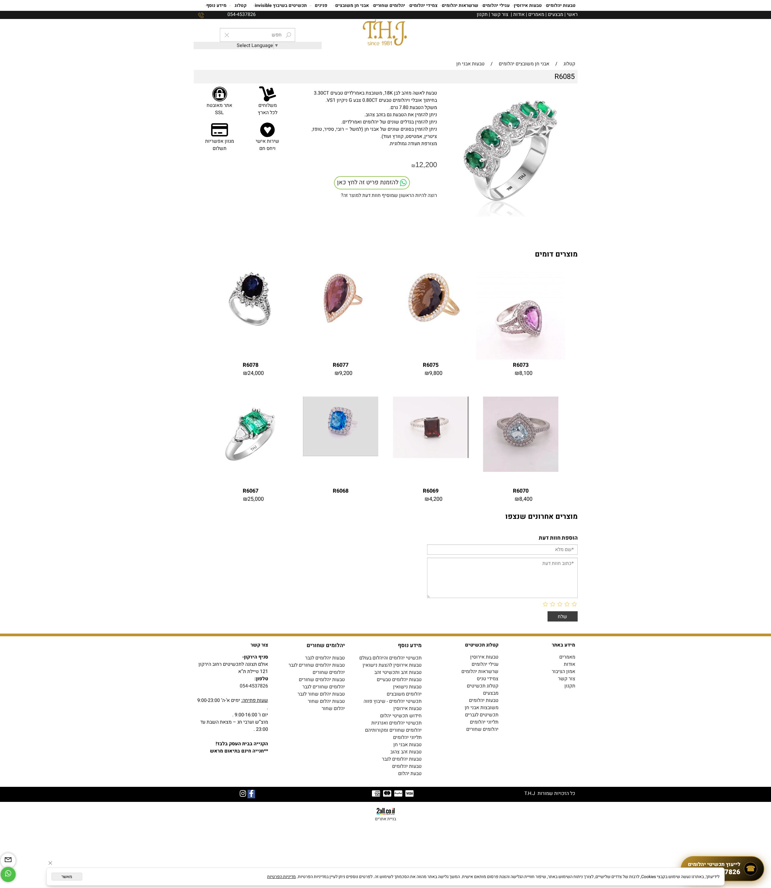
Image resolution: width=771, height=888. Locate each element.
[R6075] (430, 325)
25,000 (256, 499)
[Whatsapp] (8, 874)
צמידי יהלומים (423, 5)
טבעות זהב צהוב (406, 752)
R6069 (431, 491)
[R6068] (340, 454)
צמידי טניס (487, 678)
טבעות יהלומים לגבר (325, 658)
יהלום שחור (333, 708)
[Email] (8, 860)
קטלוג (241, 5)
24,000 (256, 373)
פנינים (321, 5)
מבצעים (555, 14)
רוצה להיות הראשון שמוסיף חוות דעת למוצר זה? (389, 195)
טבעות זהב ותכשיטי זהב (398, 672)
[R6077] (340, 325)
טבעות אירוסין (528, 5)
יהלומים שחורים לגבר (323, 686)
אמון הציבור (563, 671)
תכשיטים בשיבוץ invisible (281, 5)
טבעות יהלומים (561, 5)
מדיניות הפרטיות (281, 877)
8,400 (525, 499)
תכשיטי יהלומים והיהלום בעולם (390, 658)
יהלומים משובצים (404, 694)
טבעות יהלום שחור (326, 701)
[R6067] (250, 470)
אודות (519, 14)
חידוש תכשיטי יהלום (401, 715)
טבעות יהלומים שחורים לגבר (317, 665)
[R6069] (430, 456)
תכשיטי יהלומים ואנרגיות (396, 723)
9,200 (345, 373)
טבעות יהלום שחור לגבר (321, 694)
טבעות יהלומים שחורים (322, 679)
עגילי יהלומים (496, 5)
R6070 (521, 491)
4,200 (435, 499)
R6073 (521, 365)
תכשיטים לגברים (481, 714)
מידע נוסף (216, 5)
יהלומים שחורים (389, 5)
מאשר (66, 876)
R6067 (250, 491)
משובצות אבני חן (481, 707)
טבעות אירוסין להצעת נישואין (392, 665)
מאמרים (536, 14)
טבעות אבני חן (407, 744)
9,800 (435, 373)
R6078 (250, 365)
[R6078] (250, 325)
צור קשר (499, 14)
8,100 (525, 373)
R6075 (431, 365)
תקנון (482, 14)
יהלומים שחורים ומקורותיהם (393, 730)
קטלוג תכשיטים (482, 686)
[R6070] (520, 470)
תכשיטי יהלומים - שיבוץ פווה (393, 701)
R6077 (340, 365)
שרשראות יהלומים (460, 5)
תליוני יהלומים (484, 722)
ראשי (572, 14)
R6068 (340, 491)
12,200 (426, 164)
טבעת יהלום (410, 773)
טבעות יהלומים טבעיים (399, 679)
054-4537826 (254, 686)
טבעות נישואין (407, 686)
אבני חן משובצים (352, 5)
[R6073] (520, 358)
